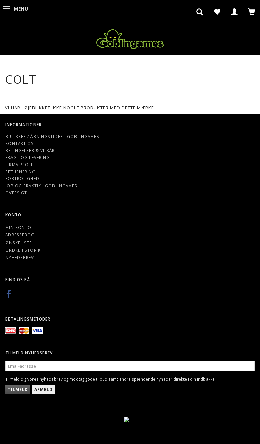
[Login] (234, 11)
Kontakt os (19, 143)
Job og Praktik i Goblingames (41, 185)
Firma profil (20, 164)
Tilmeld (18, 389)
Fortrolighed (22, 178)
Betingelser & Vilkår (30, 150)
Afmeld (43, 389)
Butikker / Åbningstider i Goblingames (52, 136)
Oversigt (16, 192)
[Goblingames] (130, 37)
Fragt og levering (27, 157)
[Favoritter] (217, 11)
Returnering (20, 171)
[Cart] (252, 11)
